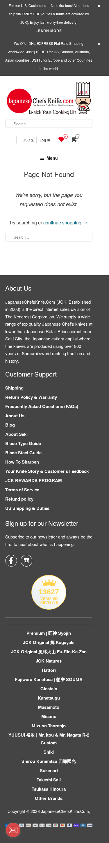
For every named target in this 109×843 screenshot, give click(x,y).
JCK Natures (49, 661)
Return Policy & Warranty (31, 397)
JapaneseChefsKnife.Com (65, 811)
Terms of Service (22, 489)
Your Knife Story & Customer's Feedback (47, 471)
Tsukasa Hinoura (49, 789)
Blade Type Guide (23, 443)
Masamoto (48, 707)
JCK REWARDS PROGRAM (33, 480)
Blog (10, 425)
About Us (14, 415)
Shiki (49, 752)
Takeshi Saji (49, 779)
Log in (45, 140)
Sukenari (49, 770)
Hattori (49, 670)
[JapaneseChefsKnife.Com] (48, 99)
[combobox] (48, 123)
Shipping (14, 388)
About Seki (16, 434)
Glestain (48, 688)
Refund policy (19, 499)
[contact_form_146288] (13, 830)
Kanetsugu (49, 698)
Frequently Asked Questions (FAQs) (41, 406)
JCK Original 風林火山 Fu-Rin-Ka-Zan (49, 651)
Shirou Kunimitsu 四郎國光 (49, 761)
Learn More (48, 30)
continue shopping (63, 222)
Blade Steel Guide (23, 452)
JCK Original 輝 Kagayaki (48, 642)
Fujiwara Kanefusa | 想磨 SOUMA (49, 679)
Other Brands (48, 798)
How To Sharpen (22, 462)
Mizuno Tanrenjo (49, 725)
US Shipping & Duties (27, 508)
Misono (48, 716)
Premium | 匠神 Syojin (48, 633)
